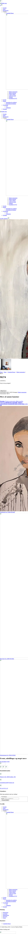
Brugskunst (5, 10)
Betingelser (5, 912)
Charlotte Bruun (11, 372)
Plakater (11, 97)
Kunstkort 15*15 (13, 98)
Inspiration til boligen (11, 103)
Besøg (4, 101)
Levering (5, 914)
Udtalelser (8, 107)
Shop (4, 9)
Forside (4, 7)
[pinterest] (6, 767)
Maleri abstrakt (12, 93)
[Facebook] (1, 767)
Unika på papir (12, 95)
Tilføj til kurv (3, 390)
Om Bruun (5, 105)
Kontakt (5, 109)
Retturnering (6, 915)
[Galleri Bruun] (3, 111)
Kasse (4, 917)
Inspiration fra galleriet (11, 102)
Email (3, 798)
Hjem (1, 372)
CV (7, 106)
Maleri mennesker (13, 91)
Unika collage (12, 94)
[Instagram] (4, 767)
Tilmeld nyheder (5, 800)
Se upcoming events (4, 761)
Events (4, 99)
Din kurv (5, 916)
